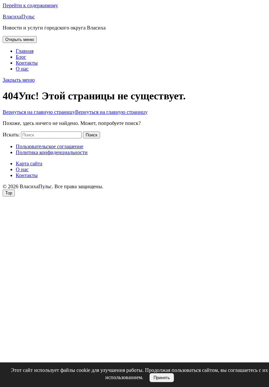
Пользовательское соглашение (49, 146)
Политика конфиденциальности (52, 152)
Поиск (91, 134)
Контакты (27, 63)
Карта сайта (29, 163)
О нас (22, 68)
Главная (24, 51)
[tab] (20, 39)
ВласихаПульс (19, 16)
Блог (21, 57)
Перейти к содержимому (30, 5)
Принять (162, 377)
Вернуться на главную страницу (75, 112)
